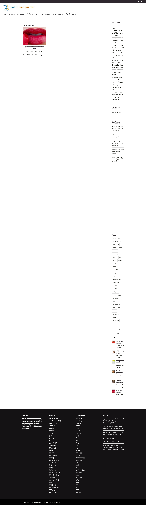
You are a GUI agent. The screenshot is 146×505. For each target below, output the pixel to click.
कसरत (115, 251)
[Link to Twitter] (138, 1)
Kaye (113, 134)
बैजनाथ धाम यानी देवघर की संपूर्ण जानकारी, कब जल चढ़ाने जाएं (118, 94)
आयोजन (115, 247)
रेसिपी (115, 288)
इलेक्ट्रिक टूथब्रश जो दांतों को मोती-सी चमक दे (117, 159)
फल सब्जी (115, 266)
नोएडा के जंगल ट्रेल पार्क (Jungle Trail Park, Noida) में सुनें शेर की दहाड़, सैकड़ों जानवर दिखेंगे (113, 421)
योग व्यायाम (116, 282)
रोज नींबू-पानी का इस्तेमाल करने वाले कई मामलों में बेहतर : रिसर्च (117, 37)
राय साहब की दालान (107, 441)
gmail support (115, 126)
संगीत (114, 307)
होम (113, 25)
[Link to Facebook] (141, 1)
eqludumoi (114, 149)
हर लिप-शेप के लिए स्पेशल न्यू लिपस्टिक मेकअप (34, 48)
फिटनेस (115, 269)
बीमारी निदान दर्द (117, 279)
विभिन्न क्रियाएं (117, 298)
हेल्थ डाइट (116, 320)
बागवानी (115, 276)
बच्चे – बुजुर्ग (52, 455)
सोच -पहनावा (116, 314)
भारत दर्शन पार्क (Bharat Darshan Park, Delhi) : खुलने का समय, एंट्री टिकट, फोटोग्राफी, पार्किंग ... (118, 67)
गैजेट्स (115, 257)
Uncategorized (117, 241)
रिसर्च (115, 285)
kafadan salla (115, 141)
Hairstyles (114, 157)
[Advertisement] (118, 198)
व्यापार (115, 301)
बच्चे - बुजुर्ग (116, 273)
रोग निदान (115, 292)
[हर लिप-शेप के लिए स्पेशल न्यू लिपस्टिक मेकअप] (34, 36)
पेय (114, 263)
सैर (115, 311)
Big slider (116, 238)
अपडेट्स (116, 244)
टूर (115, 260)
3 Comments (29, 51)
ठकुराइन (105, 438)
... (112, 30)
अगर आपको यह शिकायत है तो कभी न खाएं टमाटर (117, 128)
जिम (121, 257)
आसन (121, 247)
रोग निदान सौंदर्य (117, 295)
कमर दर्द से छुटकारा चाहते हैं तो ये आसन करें (116, 136)
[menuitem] (5, 14)
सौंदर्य (115, 317)
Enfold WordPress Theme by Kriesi (51, 502)
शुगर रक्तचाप (116, 304)
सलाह (120, 307)
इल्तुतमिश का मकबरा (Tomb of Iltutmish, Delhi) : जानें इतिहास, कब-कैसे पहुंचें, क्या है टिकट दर (118, 82)
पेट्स (120, 260)
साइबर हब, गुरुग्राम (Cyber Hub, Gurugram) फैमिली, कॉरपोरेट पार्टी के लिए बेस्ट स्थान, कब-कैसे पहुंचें (112, 447)
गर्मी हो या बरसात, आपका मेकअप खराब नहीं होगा (117, 143)
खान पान (116, 254)
